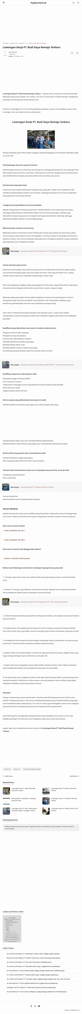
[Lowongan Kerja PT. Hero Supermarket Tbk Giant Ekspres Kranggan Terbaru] (6, 814)
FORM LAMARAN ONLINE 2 (14, 540)
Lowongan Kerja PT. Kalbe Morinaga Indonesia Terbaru (23, 789)
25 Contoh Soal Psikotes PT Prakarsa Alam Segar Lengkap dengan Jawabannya (32, 975)
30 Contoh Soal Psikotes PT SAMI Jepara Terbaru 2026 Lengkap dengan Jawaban (33, 954)
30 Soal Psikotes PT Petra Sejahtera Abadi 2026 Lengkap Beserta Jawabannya (32, 983)
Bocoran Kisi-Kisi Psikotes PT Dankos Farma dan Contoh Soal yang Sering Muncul (33, 958)
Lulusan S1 (17, 769)
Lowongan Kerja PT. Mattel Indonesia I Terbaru (64, 789)
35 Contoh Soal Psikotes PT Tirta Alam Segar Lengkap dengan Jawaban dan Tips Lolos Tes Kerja (38, 979)
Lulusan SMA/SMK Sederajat (31, 769)
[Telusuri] (78, 3)
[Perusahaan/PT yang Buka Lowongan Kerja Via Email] (6, 804)
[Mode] (73, 3)
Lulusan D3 (7, 769)
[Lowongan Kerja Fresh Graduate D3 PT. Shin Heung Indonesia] (5, 605)
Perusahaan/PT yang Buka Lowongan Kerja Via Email (23, 799)
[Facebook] (31, 1007)
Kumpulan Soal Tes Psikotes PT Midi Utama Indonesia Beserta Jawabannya (31, 987)
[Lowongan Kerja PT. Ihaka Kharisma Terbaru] (5, 490)
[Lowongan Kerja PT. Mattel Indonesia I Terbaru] (46, 794)
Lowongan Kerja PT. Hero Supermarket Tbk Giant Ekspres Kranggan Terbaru (24, 809)
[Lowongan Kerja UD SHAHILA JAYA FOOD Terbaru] (46, 814)
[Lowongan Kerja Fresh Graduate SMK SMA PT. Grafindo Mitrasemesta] (5, 368)
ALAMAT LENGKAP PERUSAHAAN (17, 558)
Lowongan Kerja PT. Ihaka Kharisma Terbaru (37, 487)
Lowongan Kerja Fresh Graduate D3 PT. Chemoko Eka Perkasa (43, 251)
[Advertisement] (41, 24)
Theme (66, 1010)
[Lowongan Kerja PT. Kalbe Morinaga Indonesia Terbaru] (6, 794)
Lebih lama (9, 776)
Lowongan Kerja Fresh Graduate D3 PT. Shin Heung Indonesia (43, 602)
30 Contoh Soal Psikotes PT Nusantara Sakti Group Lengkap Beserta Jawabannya (33, 966)
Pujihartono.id (38, 2)
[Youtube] (39, 1007)
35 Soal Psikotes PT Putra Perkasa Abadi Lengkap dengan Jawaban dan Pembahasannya (35, 971)
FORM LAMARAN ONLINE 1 (14, 530)
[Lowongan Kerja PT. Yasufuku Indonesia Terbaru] (46, 804)
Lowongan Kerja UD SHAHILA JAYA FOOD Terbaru (64, 809)
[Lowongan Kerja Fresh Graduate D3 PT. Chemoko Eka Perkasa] (5, 254)
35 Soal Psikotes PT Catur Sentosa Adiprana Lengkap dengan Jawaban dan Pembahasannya (37, 992)
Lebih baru (73, 776)
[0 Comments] (72, 53)
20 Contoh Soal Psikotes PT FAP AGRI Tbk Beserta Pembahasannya (29, 962)
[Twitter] (35, 1007)
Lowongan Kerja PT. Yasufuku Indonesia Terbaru (64, 799)
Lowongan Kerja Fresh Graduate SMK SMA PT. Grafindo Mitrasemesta (47, 365)
